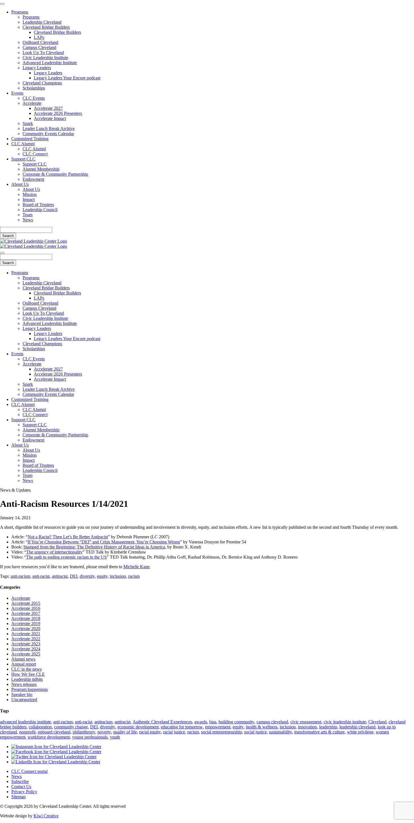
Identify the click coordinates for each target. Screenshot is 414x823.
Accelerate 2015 (25, 603)
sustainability (280, 732)
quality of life (125, 732)
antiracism (103, 721)
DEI (73, 576)
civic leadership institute (345, 721)
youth (115, 737)
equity (102, 576)
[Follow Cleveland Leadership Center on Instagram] (56, 746)
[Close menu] (2, 4)
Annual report (23, 664)
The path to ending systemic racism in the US (66, 557)
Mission (30, 194)
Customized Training (29, 138)
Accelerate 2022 (25, 638)
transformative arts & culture (319, 732)
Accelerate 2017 (25, 613)
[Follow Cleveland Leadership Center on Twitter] (54, 756)
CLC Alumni (23, 143)
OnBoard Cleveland (40, 42)
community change (71, 726)
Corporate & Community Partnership (55, 174)
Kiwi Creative (46, 815)
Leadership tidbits (27, 679)
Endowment (33, 179)
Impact (29, 199)
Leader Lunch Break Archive (49, 128)
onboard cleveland (54, 732)
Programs (19, 12)
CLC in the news (26, 669)
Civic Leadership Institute (45, 57)
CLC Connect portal (29, 771)
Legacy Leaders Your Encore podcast (67, 77)
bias (212, 721)
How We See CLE (28, 674)
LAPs (39, 37)
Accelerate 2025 (25, 654)
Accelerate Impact (50, 118)
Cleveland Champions (42, 83)
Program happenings (29, 689)
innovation (307, 726)
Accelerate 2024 (25, 648)
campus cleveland (272, 721)
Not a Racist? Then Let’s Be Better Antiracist (68, 536)
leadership (328, 726)
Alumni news (23, 659)
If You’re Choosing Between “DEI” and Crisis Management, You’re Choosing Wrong (104, 541)
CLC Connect (35, 153)
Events (17, 93)
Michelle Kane (136, 566)
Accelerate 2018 (25, 618)
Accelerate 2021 (25, 633)
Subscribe (20, 781)
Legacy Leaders (37, 67)
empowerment (217, 726)
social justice (255, 732)
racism (134, 576)
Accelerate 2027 (48, 108)
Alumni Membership (41, 169)
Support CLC (23, 159)
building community (236, 721)
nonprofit (27, 732)
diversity (87, 576)
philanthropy (84, 732)
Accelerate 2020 (25, 628)
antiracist (60, 576)
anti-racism (20, 576)
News (28, 219)
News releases (24, 684)
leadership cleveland (357, 726)
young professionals (90, 737)
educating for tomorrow (182, 726)
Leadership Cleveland (42, 22)
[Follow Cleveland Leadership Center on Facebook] (56, 751)
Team (27, 214)
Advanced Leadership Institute (50, 62)
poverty (104, 732)
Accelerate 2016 (25, 608)
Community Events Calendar (48, 133)
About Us (20, 184)
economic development (138, 726)
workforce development (49, 737)
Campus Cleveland (39, 47)
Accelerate (32, 103)
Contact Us (21, 786)
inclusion (118, 576)
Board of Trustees (38, 204)
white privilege (360, 732)
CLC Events (34, 98)
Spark (28, 123)
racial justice (174, 732)
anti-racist (41, 576)
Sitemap (18, 796)
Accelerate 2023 (25, 643)
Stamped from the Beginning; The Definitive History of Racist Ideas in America (94, 547)
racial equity (150, 732)
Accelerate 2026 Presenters (58, 113)
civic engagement (305, 721)
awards (200, 721)
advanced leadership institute (25, 721)
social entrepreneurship (221, 732)
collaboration (40, 726)
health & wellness (261, 726)
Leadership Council (40, 209)
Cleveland (377, 721)
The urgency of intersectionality (54, 552)
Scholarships (34, 88)
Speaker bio (21, 694)
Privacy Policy (24, 791)
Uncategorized (24, 699)
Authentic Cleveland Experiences (162, 721)
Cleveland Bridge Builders (46, 27)
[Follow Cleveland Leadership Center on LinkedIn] (55, 761)
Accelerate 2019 (25, 623)
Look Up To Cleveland (43, 52)
